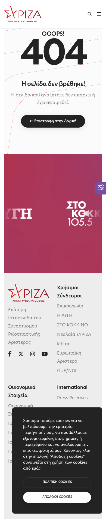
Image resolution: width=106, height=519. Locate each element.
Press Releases (72, 398)
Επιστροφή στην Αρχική (55, 121)
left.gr (63, 344)
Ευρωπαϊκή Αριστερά (69, 357)
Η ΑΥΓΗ (65, 316)
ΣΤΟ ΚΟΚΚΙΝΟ (72, 325)
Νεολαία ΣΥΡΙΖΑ (74, 335)
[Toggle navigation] (99, 14)
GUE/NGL (67, 371)
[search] (89, 14)
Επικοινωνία (70, 306)
